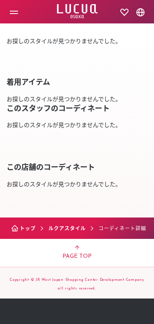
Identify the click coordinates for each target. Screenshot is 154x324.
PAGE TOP (77, 256)
